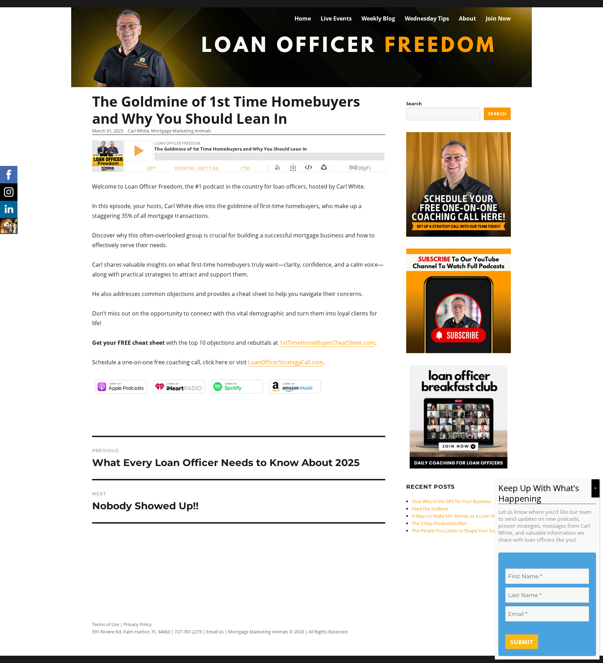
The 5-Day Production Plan (439, 523)
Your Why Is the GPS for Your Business (451, 501)
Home (303, 18)
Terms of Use (105, 624)
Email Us (215, 631)
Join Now (498, 18)
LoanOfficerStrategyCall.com (285, 362)
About (467, 18)
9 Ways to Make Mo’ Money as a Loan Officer (458, 516)
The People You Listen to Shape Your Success (458, 530)
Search (414, 103)
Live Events (336, 18)
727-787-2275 (188, 631)
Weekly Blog (378, 18)
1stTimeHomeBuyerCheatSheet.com (327, 342)
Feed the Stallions (430, 508)
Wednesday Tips (427, 18)
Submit (521, 642)
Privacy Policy (138, 624)
